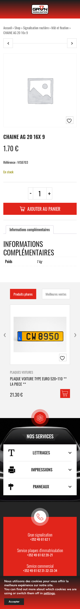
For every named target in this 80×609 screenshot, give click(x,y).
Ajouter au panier (43, 208)
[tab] (30, 229)
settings (49, 593)
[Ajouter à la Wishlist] (69, 120)
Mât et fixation (60, 27)
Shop (17, 27)
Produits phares (23, 294)
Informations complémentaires (30, 229)
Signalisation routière (36, 27)
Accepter (14, 601)
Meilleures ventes (56, 294)
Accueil (7, 27)
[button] (65, 393)
